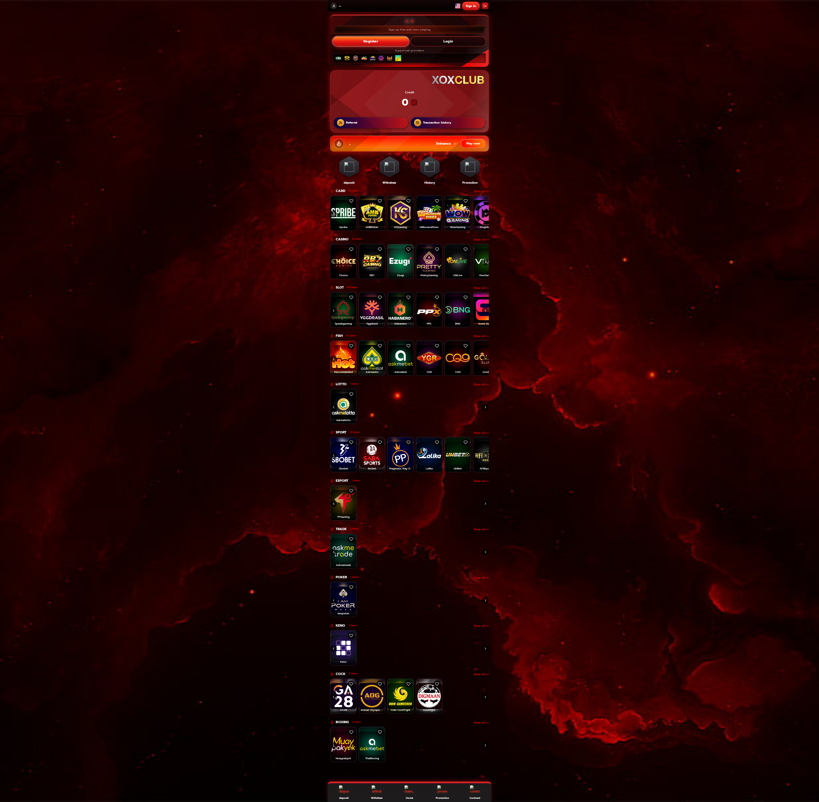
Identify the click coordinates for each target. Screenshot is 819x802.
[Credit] (414, 102)
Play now (473, 143)
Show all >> (481, 191)
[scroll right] (485, 214)
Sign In (471, 6)
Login (448, 41)
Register (370, 41)
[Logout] (485, 6)
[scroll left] (333, 214)
